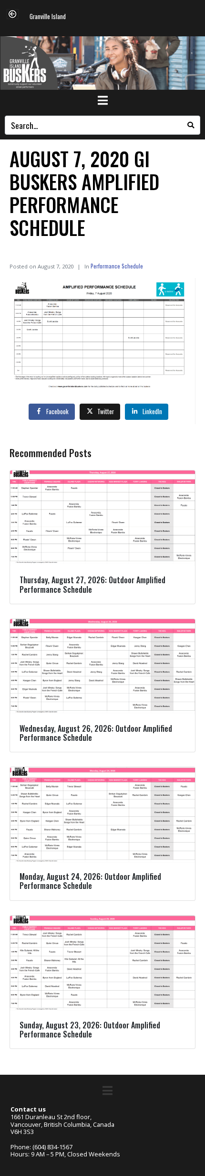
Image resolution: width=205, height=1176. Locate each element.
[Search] (191, 125)
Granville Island (48, 16)
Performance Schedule (117, 266)
